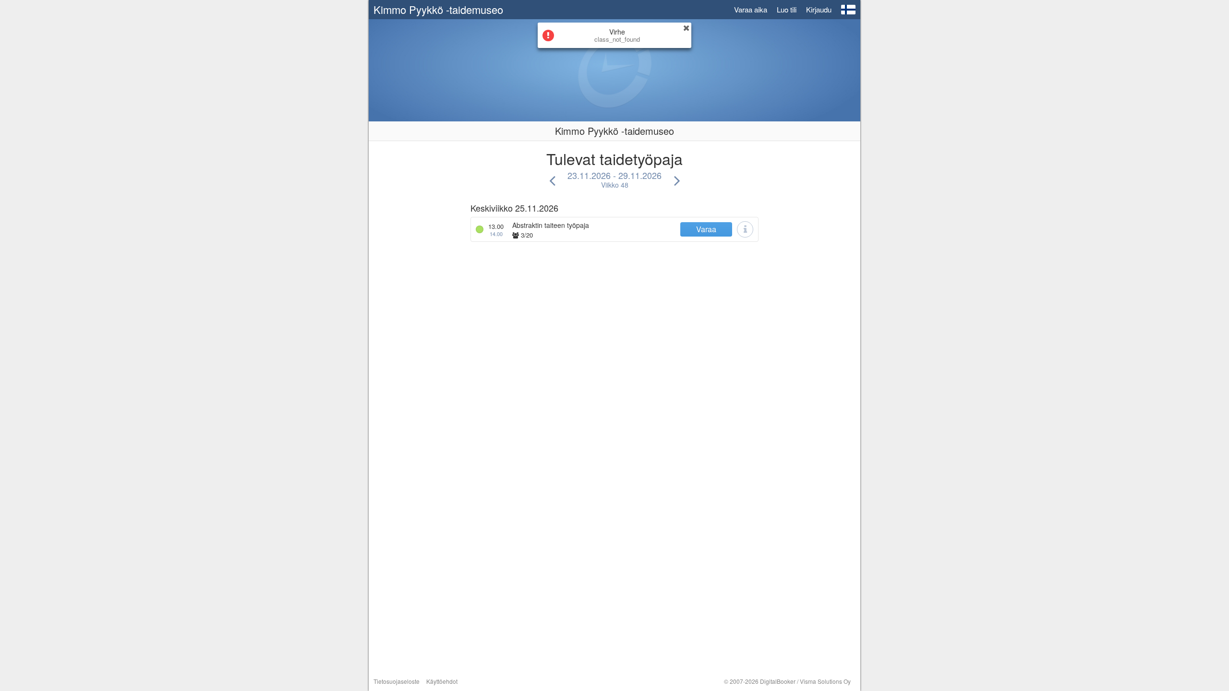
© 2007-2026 (787, 681)
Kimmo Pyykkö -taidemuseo (438, 9)
